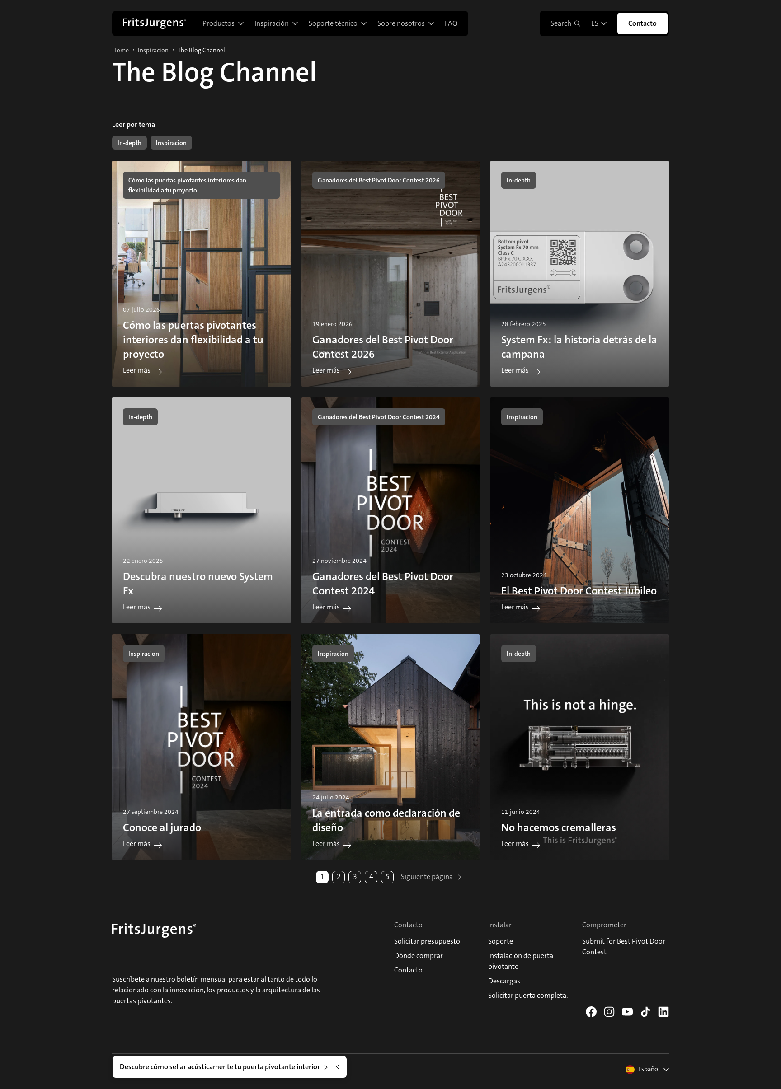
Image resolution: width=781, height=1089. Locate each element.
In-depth (129, 143)
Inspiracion (153, 50)
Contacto (642, 23)
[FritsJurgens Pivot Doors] (155, 23)
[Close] (336, 1067)
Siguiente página (427, 876)
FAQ (451, 23)
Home (120, 50)
